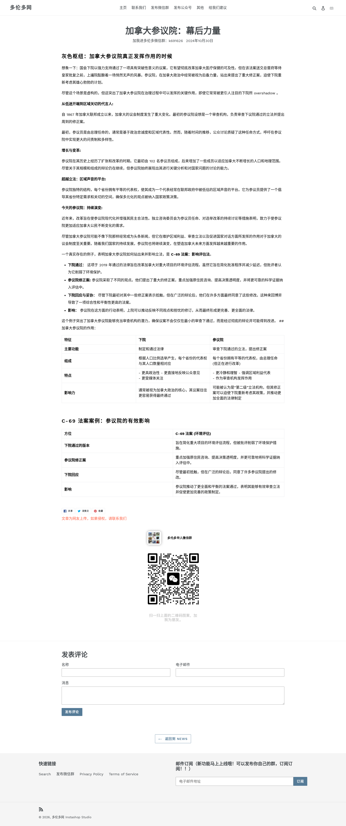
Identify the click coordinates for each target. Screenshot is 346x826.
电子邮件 (183, 665)
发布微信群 (65, 774)
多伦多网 (21, 8)
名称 (65, 665)
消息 (65, 683)
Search (45, 774)
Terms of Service (123, 774)
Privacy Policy (91, 774)
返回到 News (176, 739)
